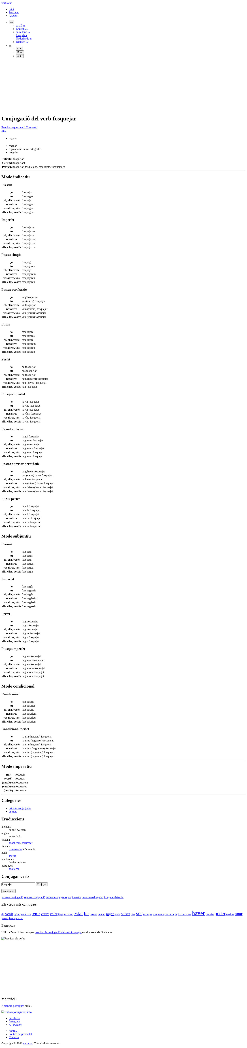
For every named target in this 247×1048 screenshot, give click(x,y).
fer (86, 913)
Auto (19, 56)
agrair (17, 914)
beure (12, 918)
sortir (117, 914)
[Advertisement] (109, 86)
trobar (182, 914)
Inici (11, 9)
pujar (110, 914)
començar (171, 914)
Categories (8, 891)
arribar (68, 914)
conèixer (26, 914)
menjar (147, 914)
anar (238, 913)
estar (78, 913)
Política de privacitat (20, 1034)
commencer (15, 849)
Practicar (14, 12)
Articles (13, 15)
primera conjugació (20, 808)
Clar (19, 48)
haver (198, 913)
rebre (133, 914)
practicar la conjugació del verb (58, 932)
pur (69, 897)
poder (220, 913)
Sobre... (13, 1030)
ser (139, 913)
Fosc (20, 52)
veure (45, 914)
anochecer (14, 842)
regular (13, 811)
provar (93, 914)
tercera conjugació (56, 897)
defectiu (119, 897)
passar (4, 918)
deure (161, 914)
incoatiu (76, 897)
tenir (36, 913)
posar (155, 914)
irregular (109, 897)
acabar (101, 914)
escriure (230, 914)
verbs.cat (6, 3)
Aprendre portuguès (12, 1005)
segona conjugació (34, 897)
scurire (12, 855)
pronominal (88, 897)
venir (9, 914)
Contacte (14, 1037)
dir (3, 914)
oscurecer (27, 842)
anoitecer (14, 868)
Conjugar (41, 884)
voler (54, 914)
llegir (60, 914)
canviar (210, 914)
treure (188, 914)
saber (125, 913)
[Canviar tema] (10, 46)
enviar (19, 918)
